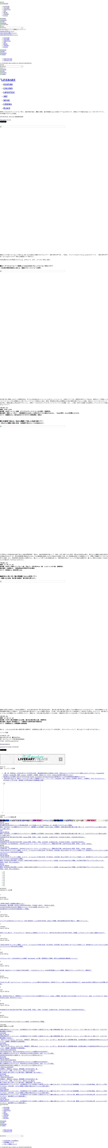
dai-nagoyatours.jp (5, 744)
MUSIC (5, 12)
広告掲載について (8, 1142)
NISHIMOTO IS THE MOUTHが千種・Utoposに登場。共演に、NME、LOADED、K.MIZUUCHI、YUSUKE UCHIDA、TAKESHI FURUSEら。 (43, 1009)
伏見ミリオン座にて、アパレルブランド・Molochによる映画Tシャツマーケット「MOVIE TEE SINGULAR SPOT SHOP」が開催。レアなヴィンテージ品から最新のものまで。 (53, 932)
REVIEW (6, 1118)
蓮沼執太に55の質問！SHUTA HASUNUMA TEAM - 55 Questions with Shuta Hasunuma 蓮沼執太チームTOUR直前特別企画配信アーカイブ (44, 776)
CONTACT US (7, 60)
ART (4, 11)
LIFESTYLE (7, 9)
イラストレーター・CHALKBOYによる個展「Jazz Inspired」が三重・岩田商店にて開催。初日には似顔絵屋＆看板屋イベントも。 (39, 958)
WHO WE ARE (7, 59)
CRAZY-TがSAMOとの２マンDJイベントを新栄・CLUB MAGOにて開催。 (22, 1021)
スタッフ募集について (10, 1144)
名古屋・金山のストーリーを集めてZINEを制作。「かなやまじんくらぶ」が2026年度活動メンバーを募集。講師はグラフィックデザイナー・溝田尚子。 (46, 970)
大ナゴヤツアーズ (5, 120)
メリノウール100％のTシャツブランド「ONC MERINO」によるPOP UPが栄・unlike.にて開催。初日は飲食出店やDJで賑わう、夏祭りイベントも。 (44, 921)
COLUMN (6, 8)
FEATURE (6, 6)
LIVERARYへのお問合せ (10, 1140)
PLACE (5, 15)
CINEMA (6, 14)
